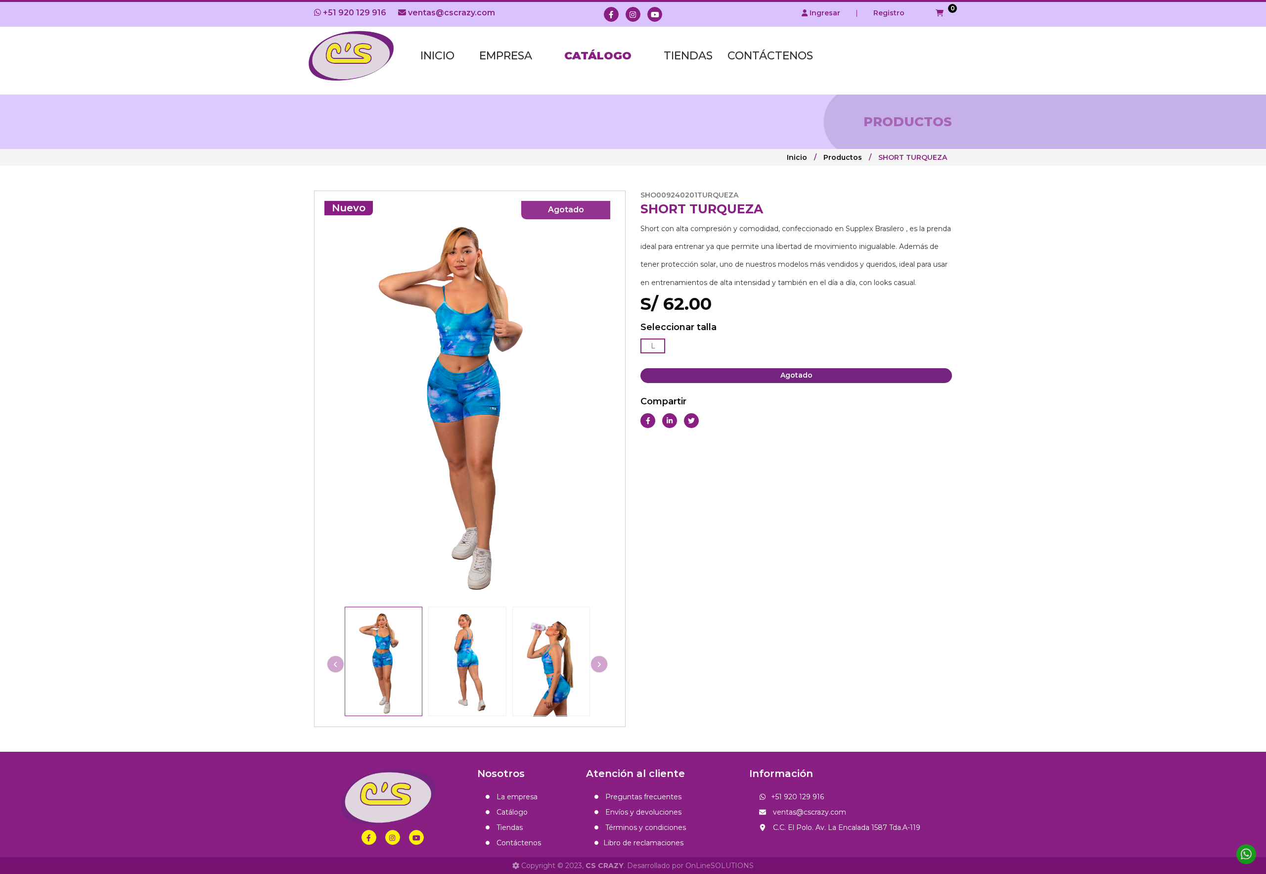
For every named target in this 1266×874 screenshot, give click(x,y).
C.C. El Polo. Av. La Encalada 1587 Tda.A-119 (845, 827)
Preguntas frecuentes (642, 796)
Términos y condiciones (644, 827)
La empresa (516, 796)
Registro (888, 12)
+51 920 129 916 (353, 12)
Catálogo (598, 55)
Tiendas (688, 55)
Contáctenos (770, 55)
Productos (842, 157)
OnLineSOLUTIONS (719, 865)
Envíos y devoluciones (642, 812)
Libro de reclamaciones (643, 842)
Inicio (437, 55)
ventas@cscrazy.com (450, 12)
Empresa (505, 55)
